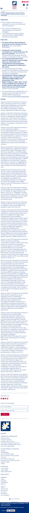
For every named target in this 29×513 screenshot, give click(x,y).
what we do (4, 489)
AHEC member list (15, 499)
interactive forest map (7, 459)
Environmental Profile (10, 449)
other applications (6, 471)
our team (3, 492)
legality (3, 451)
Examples (4, 466)
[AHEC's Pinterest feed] (26, 2)
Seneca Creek (5, 462)
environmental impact (7, 454)
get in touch (4, 490)
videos (3, 479)
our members (5, 495)
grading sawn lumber (7, 441)
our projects (4, 468)
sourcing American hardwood (10, 443)
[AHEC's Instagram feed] (24, 2)
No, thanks (10, 510)
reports (3, 484)
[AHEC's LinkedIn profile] (28, 2)
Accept (3, 510)
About (3, 487)
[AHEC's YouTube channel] (22, 2)
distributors (4, 493)
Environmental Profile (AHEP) (10, 455)
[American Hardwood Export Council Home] (14, 5)
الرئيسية (2, 11)
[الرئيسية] (6, 426)
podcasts (3, 481)
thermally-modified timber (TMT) (11, 444)
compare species (6, 440)
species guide (5, 438)
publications (4, 482)
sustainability (5, 452)
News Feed (5, 474)
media (2, 463)
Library (3, 477)
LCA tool (3, 457)
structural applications (7, 446)
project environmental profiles (10, 460)
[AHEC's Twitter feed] (1, 399)
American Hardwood (9, 436)
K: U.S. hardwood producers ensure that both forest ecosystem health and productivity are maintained (13, 14)
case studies (4, 470)
